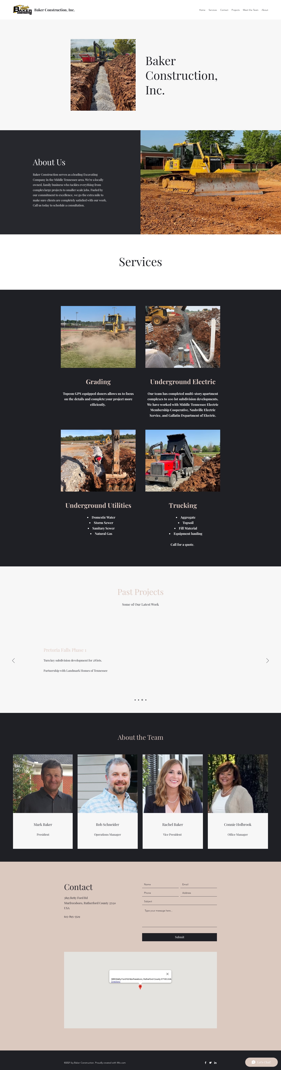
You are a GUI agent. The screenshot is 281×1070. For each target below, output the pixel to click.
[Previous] (13, 660)
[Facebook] (205, 1062)
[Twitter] (210, 1062)
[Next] (267, 660)
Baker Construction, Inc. (54, 9)
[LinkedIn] (215, 1062)
